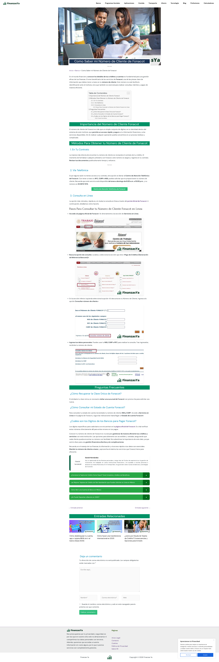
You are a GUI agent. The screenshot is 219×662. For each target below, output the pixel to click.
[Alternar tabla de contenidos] (127, 93)
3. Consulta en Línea (99, 105)
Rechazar (188, 655)
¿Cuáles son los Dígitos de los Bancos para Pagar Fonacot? (111, 116)
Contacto (115, 640)
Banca (98, 3)
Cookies (115, 643)
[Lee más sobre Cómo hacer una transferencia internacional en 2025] (109, 526)
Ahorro (163, 3)
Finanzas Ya (84, 657)
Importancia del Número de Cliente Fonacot (105, 96)
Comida (141, 3)
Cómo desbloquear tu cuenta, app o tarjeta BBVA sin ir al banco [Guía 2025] (81, 538)
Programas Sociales (112, 3)
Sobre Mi (115, 649)
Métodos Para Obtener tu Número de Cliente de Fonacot (109, 98)
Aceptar (205, 655)
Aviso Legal (116, 638)
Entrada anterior (76, 508)
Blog (184, 3)
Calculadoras (209, 3)
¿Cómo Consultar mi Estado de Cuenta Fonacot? (108, 114)
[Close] (214, 640)
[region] (197, 649)
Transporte (153, 3)
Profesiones (195, 3)
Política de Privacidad (120, 646)
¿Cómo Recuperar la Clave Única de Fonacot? (107, 112)
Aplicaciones (129, 3)
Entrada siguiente (142, 508)
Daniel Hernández (102, 118)
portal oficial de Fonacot (137, 201)
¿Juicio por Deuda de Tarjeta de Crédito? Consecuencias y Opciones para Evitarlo (136, 538)
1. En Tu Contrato (98, 100)
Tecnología (175, 3)
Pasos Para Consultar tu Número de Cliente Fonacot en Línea (112, 107)
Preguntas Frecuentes (97, 109)
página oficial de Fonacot (125, 427)
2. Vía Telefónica (98, 103)
